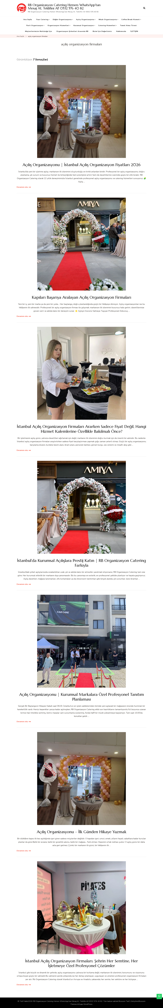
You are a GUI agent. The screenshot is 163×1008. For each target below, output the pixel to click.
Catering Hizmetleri (107, 25)
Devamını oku (22, 187)
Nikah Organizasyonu (108, 19)
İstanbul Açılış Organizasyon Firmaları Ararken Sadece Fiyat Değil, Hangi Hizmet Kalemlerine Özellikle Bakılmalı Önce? (81, 429)
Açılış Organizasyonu (85, 19)
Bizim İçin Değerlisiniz (102, 31)
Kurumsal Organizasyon (84, 25)
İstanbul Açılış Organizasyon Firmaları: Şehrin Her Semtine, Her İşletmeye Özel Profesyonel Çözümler (81, 963)
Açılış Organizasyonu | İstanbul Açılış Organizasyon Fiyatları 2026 (81, 164)
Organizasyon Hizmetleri (58, 25)
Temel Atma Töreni (128, 25)
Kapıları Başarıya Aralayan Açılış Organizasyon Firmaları (81, 297)
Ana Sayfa (27, 19)
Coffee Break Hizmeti (130, 19)
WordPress (87, 1004)
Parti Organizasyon (34, 25)
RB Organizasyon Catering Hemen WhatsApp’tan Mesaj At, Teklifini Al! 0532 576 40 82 (64, 6)
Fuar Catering (42, 19)
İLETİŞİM (134, 31)
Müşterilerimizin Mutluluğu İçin (38, 31)
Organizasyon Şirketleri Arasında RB (72, 31)
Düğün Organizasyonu (62, 19)
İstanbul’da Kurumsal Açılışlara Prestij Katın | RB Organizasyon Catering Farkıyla (81, 563)
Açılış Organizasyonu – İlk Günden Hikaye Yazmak (81, 831)
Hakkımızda (121, 31)
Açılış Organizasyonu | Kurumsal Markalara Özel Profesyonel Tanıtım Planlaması (81, 697)
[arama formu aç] (144, 8)
